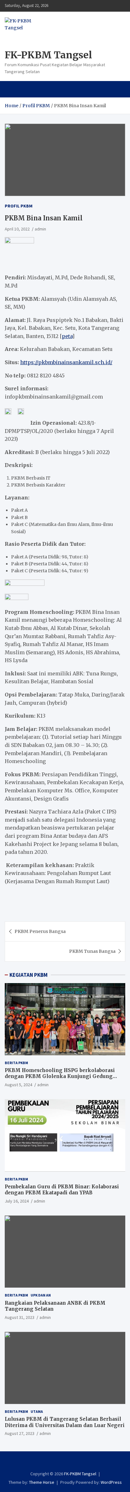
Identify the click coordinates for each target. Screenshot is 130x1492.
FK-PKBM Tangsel (48, 55)
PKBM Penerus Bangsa (40, 931)
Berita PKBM (16, 1062)
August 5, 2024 (18, 1084)
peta (67, 336)
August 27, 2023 (19, 1433)
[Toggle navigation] (12, 89)
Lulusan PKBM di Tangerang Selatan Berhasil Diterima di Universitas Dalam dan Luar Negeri (65, 1422)
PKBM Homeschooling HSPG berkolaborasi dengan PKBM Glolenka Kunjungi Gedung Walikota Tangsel (60, 1076)
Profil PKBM (18, 206)
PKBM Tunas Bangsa (92, 951)
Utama (37, 1411)
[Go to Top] (119, 1463)
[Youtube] (69, 1462)
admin (40, 229)
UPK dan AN (41, 1295)
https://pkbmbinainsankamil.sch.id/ (66, 362)
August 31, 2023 (19, 1317)
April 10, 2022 (17, 229)
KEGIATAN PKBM (28, 974)
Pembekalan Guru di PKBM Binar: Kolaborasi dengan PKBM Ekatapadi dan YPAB (62, 1190)
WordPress (111, 1482)
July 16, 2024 (17, 1201)
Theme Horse (41, 1482)
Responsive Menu (118, 5)
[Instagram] (60, 1462)
